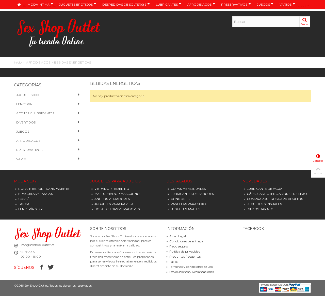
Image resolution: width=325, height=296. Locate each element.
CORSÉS (23, 199)
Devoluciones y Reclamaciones (190, 272)
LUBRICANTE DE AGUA (263, 189)
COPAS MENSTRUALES (187, 189)
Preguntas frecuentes (183, 256)
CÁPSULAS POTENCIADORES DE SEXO (275, 194)
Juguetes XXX (27, 95)
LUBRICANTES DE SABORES (191, 194)
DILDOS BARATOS (259, 209)
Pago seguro (177, 246)
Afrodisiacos (28, 141)
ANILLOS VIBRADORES (110, 199)
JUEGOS (263, 4)
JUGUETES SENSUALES (263, 204)
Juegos (22, 131)
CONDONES (178, 199)
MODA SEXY (25, 181)
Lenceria (24, 104)
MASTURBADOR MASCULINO (115, 194)
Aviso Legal (176, 236)
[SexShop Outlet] (59, 32)
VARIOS (285, 4)
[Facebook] (41, 267)
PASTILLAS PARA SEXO (187, 204)
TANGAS (23, 204)
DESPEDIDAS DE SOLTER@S (124, 4)
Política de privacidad (183, 251)
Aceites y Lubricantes (35, 113)
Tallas (171, 261)
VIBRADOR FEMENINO (110, 189)
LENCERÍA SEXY (28, 209)
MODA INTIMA (39, 4)
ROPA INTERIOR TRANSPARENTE (42, 189)
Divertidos (26, 122)
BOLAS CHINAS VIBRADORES (115, 209)
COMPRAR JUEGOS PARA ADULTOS (273, 199)
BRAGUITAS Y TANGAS (34, 194)
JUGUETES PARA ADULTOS (115, 181)
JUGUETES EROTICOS (76, 4)
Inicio (18, 62)
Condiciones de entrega (184, 241)
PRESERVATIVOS (234, 4)
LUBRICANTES (167, 4)
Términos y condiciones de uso (189, 267)
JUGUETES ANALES (184, 209)
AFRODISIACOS (199, 4)
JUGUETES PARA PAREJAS (113, 204)
